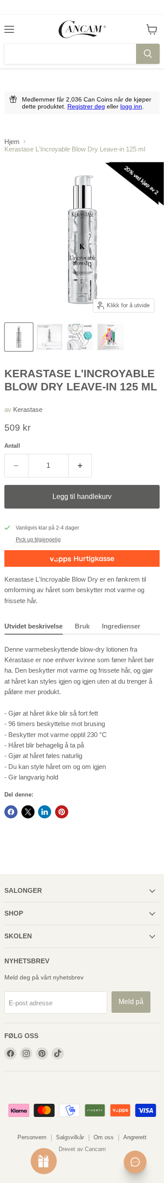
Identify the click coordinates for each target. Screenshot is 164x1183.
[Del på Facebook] (10, 811)
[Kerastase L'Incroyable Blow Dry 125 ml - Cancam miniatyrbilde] (19, 337)
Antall (12, 445)
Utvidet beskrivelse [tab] (33, 626)
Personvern (31, 1137)
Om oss (104, 1137)
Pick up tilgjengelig (38, 540)
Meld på (131, 1001)
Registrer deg (86, 106)
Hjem (12, 141)
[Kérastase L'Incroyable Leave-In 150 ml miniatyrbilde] (49, 337)
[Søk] (148, 54)
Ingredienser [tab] (121, 626)
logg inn (131, 106)
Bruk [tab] (82, 626)
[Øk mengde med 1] (80, 465)
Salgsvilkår (70, 1137)
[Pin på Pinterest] (61, 811)
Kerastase (27, 409)
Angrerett (135, 1137)
